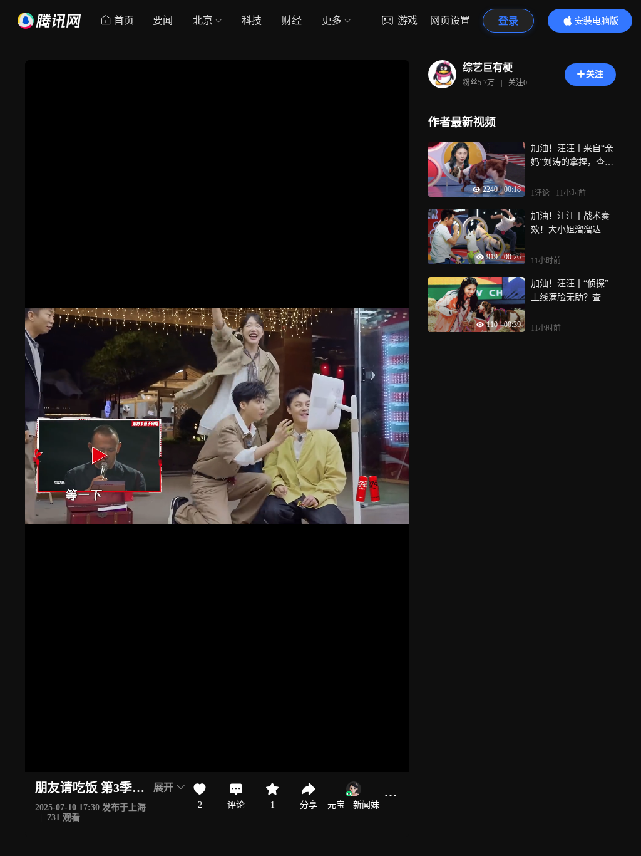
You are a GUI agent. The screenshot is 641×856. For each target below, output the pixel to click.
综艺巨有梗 (488, 67)
